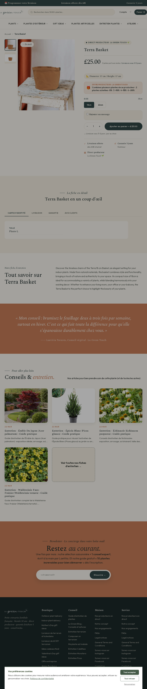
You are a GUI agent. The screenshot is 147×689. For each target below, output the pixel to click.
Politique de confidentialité (42, 678)
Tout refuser (129, 679)
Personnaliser (129, 684)
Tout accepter (129, 672)
